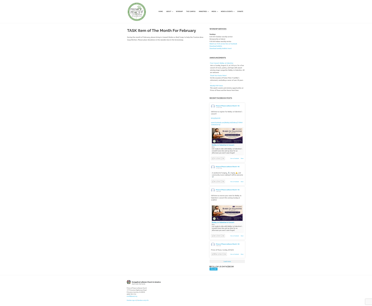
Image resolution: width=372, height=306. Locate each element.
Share (242, 158)
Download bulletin (216, 46)
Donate (240, 11)
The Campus (190, 11)
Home (160, 11)
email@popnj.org (132, 296)
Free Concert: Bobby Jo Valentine (221, 63)
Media (214, 11)
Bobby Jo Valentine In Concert (223, 145)
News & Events (227, 11)
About (168, 11)
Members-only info (143, 300)
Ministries (203, 11)
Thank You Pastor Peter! (218, 75)
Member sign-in (131, 300)
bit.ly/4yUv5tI (215, 118)
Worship (179, 11)
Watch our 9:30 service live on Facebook (223, 44)
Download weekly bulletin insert (221, 48)
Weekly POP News (216, 85)
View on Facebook (234, 158)
